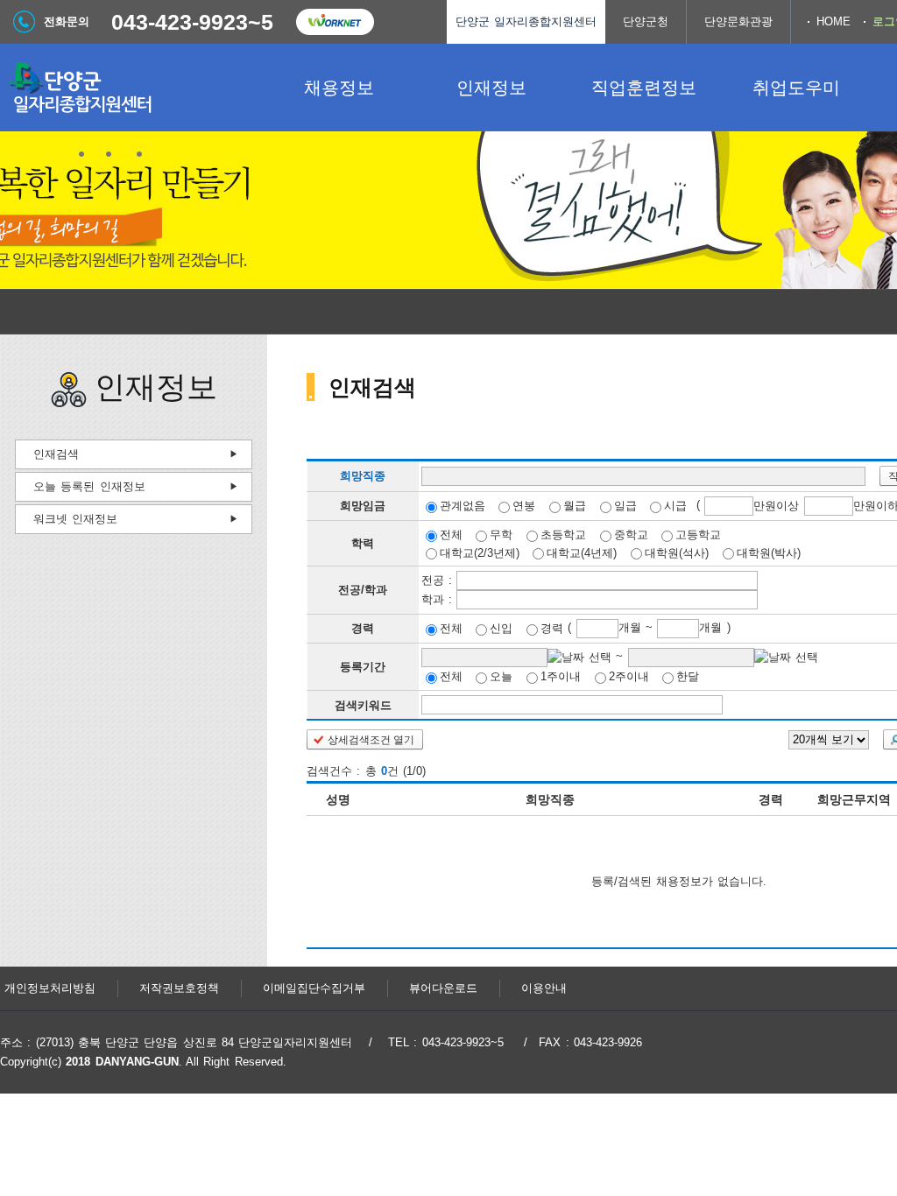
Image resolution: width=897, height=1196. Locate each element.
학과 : (439, 599)
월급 (574, 505)
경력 (551, 628)
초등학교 (563, 534)
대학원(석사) (677, 552)
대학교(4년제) (582, 552)
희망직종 (362, 476)
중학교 (631, 534)
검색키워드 (363, 704)
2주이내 (629, 676)
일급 (625, 505)
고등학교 (698, 534)
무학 (501, 534)
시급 (675, 505)
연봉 (523, 505)
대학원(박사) (769, 552)
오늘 (501, 676)
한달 (687, 676)
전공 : (439, 580)
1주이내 (560, 676)
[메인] (131, 87)
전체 (451, 534)
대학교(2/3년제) (479, 552)
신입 (501, 628)
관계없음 (462, 505)
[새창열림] (334, 22)
